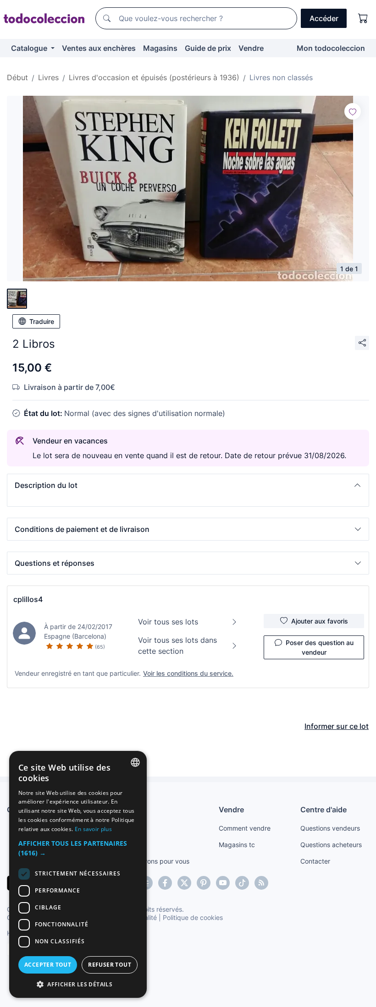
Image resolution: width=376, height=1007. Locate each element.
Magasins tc (237, 844)
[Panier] (363, 18)
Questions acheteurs (331, 844)
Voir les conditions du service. (188, 673)
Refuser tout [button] (109, 965)
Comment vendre (245, 828)
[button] (188, 485)
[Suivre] (352, 111)
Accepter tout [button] (47, 965)
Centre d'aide (323, 809)
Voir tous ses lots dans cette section (177, 645)
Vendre (251, 48)
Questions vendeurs (330, 828)
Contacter (315, 861)
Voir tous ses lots (168, 621)
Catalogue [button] (30, 48)
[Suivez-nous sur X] (184, 883)
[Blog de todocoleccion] (261, 883)
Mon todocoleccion (331, 48)
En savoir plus (93, 829)
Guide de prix (208, 48)
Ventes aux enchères (99, 48)
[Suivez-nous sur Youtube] (223, 883)
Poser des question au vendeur (320, 647)
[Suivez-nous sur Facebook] (165, 883)
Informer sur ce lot (336, 726)
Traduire (41, 321)
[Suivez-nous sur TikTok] (242, 883)
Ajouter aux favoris (319, 621)
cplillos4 (28, 599)
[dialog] (78, 874)
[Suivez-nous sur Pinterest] (203, 883)
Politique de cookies (193, 917)
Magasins (160, 48)
